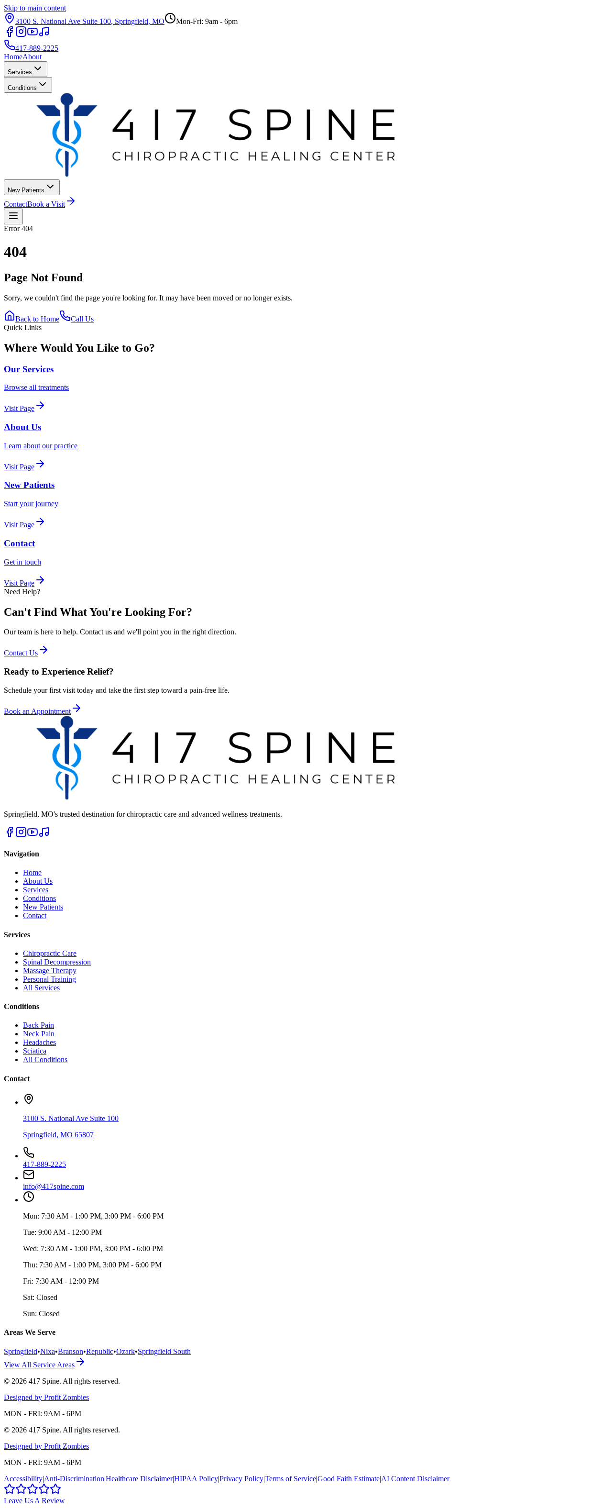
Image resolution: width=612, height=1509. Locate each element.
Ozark (125, 1351)
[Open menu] (13, 216)
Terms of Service (290, 1479)
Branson (70, 1351)
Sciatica (34, 1051)
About (32, 57)
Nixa (47, 1351)
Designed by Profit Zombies (46, 1397)
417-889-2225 (36, 48)
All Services (41, 988)
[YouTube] (32, 35)
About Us (38, 881)
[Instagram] (21, 35)
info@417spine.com (53, 1186)
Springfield (20, 1351)
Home (13, 57)
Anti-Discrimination (74, 1479)
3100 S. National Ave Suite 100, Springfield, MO (89, 21)
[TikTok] (44, 35)
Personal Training (49, 979)
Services (20, 72)
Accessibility (23, 1479)
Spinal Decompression (57, 962)
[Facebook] (9, 35)
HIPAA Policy (196, 1479)
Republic (99, 1351)
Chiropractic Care (49, 953)
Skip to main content (35, 8)
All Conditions (45, 1059)
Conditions (22, 87)
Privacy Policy (241, 1479)
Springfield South (164, 1351)
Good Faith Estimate (348, 1479)
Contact (15, 204)
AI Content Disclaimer (415, 1479)
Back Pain (38, 1025)
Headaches (39, 1042)
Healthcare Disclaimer (139, 1479)
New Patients (26, 190)
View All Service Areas (39, 1365)
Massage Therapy (49, 970)
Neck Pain (39, 1034)
